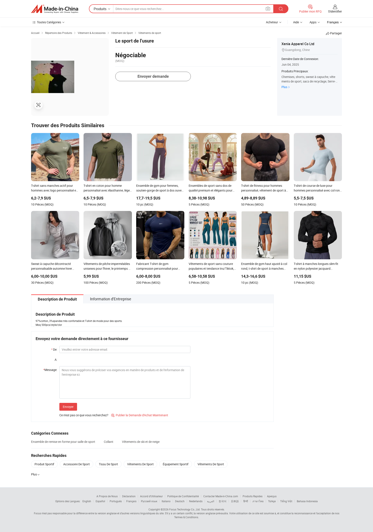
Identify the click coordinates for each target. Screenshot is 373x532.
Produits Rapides (252, 496)
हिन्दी (245, 501)
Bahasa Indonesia (307, 501)
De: (54, 349)
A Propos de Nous (107, 496)
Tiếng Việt (286, 501)
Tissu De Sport (108, 464)
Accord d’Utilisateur (151, 496)
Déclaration (129, 496)
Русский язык (149, 501)
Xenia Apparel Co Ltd (297, 43)
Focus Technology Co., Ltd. (184, 509)
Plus (284, 87)
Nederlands (195, 501)
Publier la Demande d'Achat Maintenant (139, 415)
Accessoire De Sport (76, 464)
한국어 (222, 501)
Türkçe (272, 501)
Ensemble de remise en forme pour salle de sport (63, 442)
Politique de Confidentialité (183, 496)
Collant (108, 442)
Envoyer (68, 407)
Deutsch (180, 501)
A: (56, 360)
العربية (210, 501)
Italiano (166, 501)
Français (131, 501)
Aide (296, 22)
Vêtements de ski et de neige (141, 442)
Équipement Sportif (175, 464)
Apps (313, 22)
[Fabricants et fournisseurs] (54, 8)
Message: (50, 370)
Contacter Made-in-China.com (220, 496)
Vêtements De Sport (140, 464)
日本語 (235, 501)
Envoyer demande (153, 76)
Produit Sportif (44, 464)
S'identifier (335, 11)
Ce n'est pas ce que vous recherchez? (83, 415)
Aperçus (272, 496)
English (86, 501)
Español (100, 501)
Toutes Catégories (49, 22)
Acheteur (272, 22)
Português (116, 501)
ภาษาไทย (258, 501)
